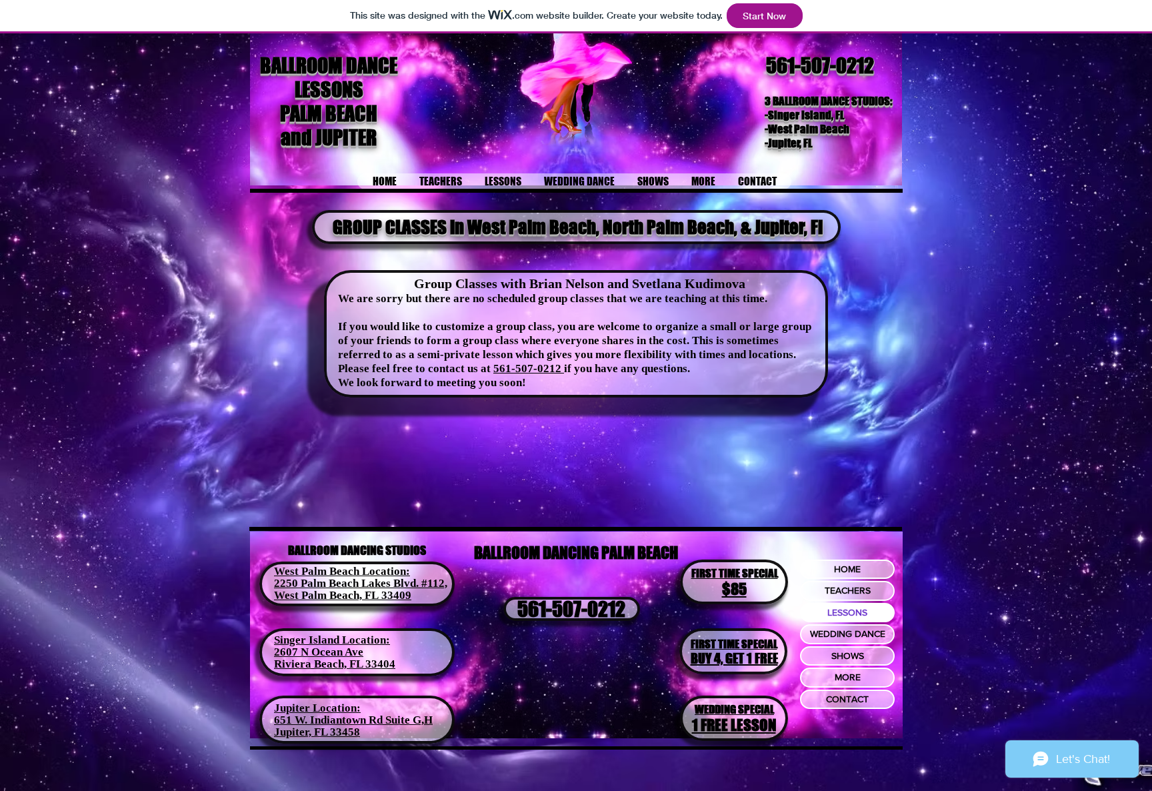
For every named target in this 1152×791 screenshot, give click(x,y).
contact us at (460, 368)
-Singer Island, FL (804, 115)
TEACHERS (848, 590)
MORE (848, 677)
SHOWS (847, 655)
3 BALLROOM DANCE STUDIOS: (829, 101)
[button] (503, 181)
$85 (734, 589)
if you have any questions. (627, 368)
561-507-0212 (820, 65)
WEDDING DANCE (847, 633)
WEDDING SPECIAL (734, 709)
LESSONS (847, 612)
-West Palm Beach (807, 129)
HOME (847, 569)
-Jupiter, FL (788, 143)
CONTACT (847, 699)
